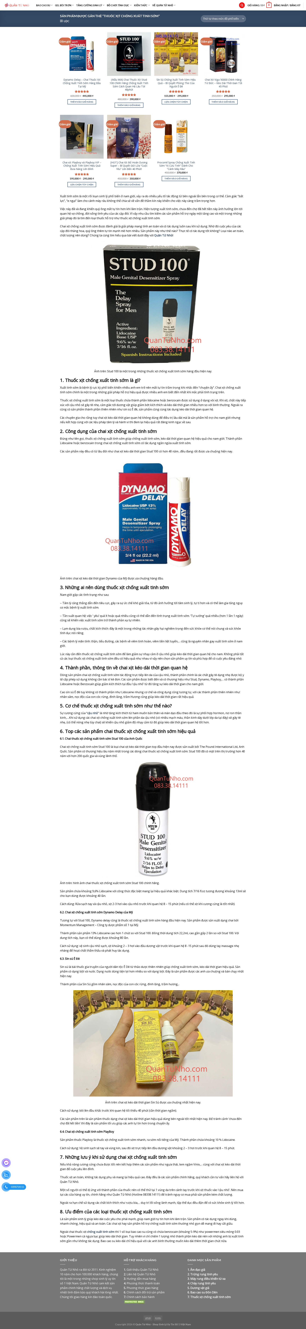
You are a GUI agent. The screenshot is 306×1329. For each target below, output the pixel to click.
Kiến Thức (140, 5)
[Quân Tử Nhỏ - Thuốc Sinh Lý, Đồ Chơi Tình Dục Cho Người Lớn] (17, 5)
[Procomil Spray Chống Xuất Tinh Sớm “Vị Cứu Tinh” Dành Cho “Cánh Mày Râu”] (176, 137)
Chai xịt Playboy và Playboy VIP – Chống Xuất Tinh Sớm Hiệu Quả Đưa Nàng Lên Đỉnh (82, 166)
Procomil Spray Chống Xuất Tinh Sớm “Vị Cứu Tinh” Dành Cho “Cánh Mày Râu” (176, 166)
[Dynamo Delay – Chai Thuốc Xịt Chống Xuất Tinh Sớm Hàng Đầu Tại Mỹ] (82, 54)
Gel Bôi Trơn (63, 5)
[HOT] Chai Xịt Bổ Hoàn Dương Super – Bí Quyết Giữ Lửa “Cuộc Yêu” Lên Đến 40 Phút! (129, 166)
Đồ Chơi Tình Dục (118, 5)
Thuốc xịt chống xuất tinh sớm (210, 1297)
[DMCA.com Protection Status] (134, 1301)
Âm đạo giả (197, 1270)
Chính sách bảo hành (141, 1297)
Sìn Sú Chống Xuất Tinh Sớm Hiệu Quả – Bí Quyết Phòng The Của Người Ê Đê (176, 83)
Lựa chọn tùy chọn (176, 102)
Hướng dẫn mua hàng (141, 1279)
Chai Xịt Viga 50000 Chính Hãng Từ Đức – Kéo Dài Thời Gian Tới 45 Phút (223, 83)
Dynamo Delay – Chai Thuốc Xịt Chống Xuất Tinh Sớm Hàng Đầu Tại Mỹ (82, 83)
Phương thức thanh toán (143, 1283)
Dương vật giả (199, 1288)
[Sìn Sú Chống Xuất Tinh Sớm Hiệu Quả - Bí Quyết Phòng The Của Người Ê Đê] (176, 54)
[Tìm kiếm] (242, 5)
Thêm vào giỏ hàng (82, 102)
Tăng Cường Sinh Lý (89, 5)
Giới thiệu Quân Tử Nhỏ (142, 1270)
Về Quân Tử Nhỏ (162, 5)
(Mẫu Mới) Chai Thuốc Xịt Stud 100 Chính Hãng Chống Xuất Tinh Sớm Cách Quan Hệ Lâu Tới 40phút (129, 84)
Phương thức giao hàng (142, 1288)
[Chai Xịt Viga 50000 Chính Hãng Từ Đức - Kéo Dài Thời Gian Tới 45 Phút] (223, 54)
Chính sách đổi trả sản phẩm (146, 1292)
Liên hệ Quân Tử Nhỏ (141, 1274)
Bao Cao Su (43, 5)
